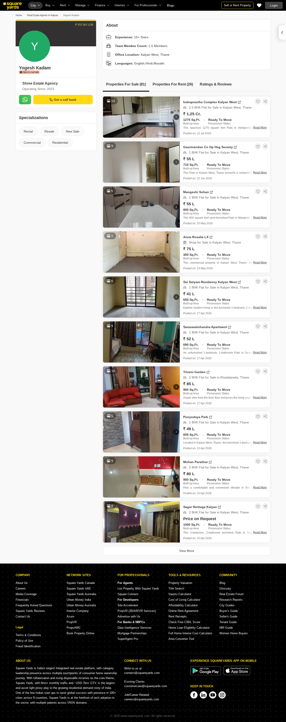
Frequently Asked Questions (34, 605)
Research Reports (231, 599)
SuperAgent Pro (128, 639)
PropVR (72, 622)
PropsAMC (74, 627)
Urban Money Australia (81, 605)
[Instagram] (222, 695)
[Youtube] (212, 695)
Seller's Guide (228, 616)
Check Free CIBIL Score (184, 622)
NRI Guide (226, 627)
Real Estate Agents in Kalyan (42, 15)
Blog (222, 583)
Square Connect (128, 594)
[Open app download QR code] (282, 32)
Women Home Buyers (233, 633)
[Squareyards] (12, 6)
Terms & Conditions (28, 635)
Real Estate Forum (231, 594)
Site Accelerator (128, 605)
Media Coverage (26, 594)
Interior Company (78, 611)
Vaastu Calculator (179, 594)
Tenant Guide (228, 622)
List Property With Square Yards (138, 588)
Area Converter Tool (181, 639)
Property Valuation (180, 583)
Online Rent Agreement (183, 611)
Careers (21, 588)
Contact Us (23, 616)
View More (186, 551)
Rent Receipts (177, 616)
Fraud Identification (28, 646)
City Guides (227, 605)
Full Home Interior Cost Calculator (190, 633)
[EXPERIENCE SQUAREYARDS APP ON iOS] (236, 674)
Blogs (170, 5)
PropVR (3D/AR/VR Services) (137, 611)
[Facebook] (194, 695)
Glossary (225, 588)
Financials (22, 599)
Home (19, 15)
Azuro (70, 616)
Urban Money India (79, 599)
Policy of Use (24, 640)
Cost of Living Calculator (184, 599)
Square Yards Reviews (30, 611)
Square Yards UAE (79, 588)
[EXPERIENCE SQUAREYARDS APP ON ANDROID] (206, 674)
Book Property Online (80, 633)
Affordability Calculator (183, 605)
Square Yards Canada (81, 583)
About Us (22, 583)
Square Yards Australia (81, 594)
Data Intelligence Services (134, 627)
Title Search (176, 588)
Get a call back (65, 99)
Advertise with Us (129, 616)
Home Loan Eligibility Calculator (189, 627)
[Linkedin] (203, 695)
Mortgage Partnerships (132, 633)
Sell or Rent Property (237, 5)
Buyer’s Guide (228, 611)
